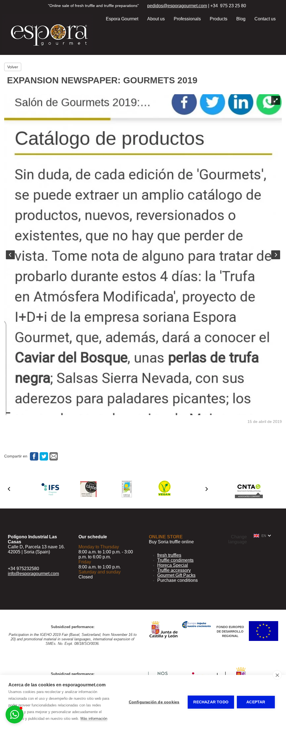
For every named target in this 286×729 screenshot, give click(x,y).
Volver (12, 67)
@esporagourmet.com (185, 5)
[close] (277, 675)
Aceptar (255, 702)
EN (263, 536)
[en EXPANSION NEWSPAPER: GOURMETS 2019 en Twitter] (43, 456)
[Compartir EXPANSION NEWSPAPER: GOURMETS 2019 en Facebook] (33, 456)
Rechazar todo (210, 702)
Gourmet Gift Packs (176, 575)
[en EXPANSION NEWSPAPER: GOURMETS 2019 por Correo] (53, 456)
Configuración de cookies (154, 702)
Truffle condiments (175, 560)
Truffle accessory (174, 570)
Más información (93, 718)
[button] (9, 489)
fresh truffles (169, 555)
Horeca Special (172, 565)
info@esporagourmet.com (33, 573)
